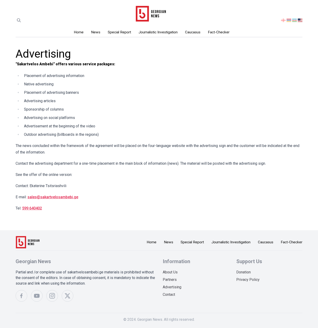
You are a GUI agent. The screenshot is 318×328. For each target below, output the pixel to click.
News (95, 32)
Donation (243, 272)
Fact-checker (219, 32)
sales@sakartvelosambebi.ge (52, 197)
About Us (170, 272)
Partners (170, 279)
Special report (119, 32)
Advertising (172, 287)
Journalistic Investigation (158, 32)
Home (79, 32)
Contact (169, 294)
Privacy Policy (248, 279)
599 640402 (32, 208)
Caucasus (192, 32)
